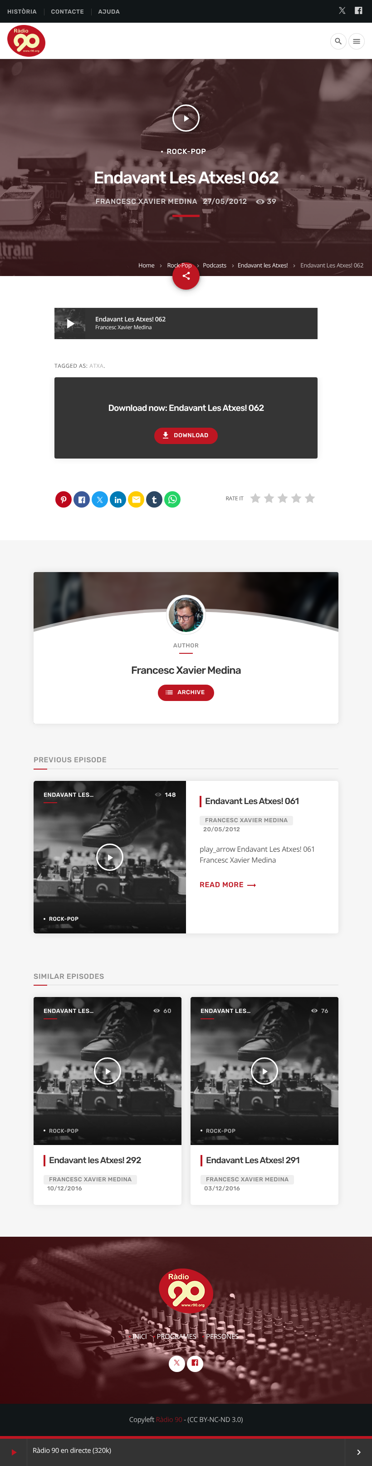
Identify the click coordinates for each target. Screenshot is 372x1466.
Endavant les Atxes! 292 (95, 1160)
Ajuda (109, 12)
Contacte (67, 12)
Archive (185, 692)
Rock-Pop (179, 265)
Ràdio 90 (169, 1419)
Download (184, 435)
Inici (139, 1336)
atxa (96, 366)
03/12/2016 (222, 1188)
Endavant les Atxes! (263, 265)
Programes (176, 1336)
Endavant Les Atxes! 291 (252, 1160)
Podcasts (214, 265)
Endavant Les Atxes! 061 (252, 801)
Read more (228, 884)
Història (22, 12)
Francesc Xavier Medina (146, 201)
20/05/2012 (221, 829)
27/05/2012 (225, 201)
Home (146, 265)
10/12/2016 (64, 1188)
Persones (222, 1336)
